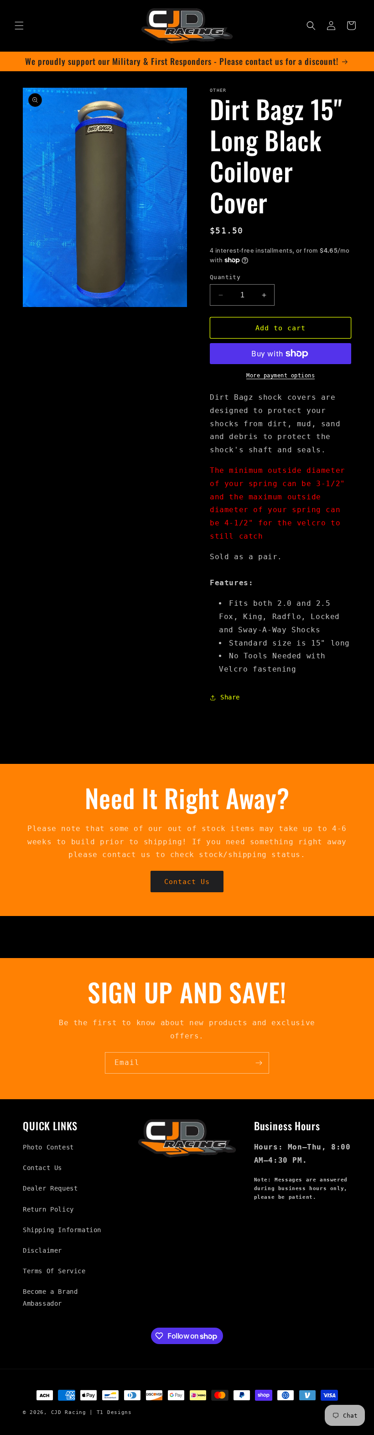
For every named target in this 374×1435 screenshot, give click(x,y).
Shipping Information (62, 1230)
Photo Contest (48, 1147)
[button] (19, 26)
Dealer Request (50, 1188)
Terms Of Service (54, 1271)
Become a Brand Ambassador (50, 1297)
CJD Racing (68, 1412)
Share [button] (230, 697)
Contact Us (187, 882)
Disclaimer (42, 1250)
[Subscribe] (259, 1063)
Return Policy (48, 1209)
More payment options (280, 375)
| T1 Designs (110, 1412)
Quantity (225, 277)
